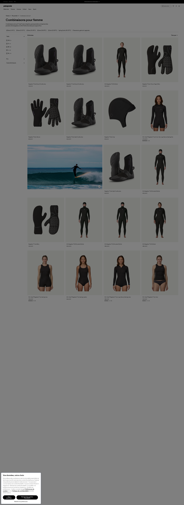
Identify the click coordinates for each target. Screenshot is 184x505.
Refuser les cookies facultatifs (27, 497)
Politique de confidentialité (20, 491)
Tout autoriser (9, 497)
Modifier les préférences (21, 501)
